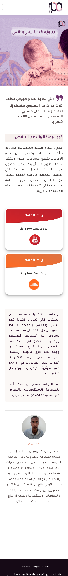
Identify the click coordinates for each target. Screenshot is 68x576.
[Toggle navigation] (6, 7)
